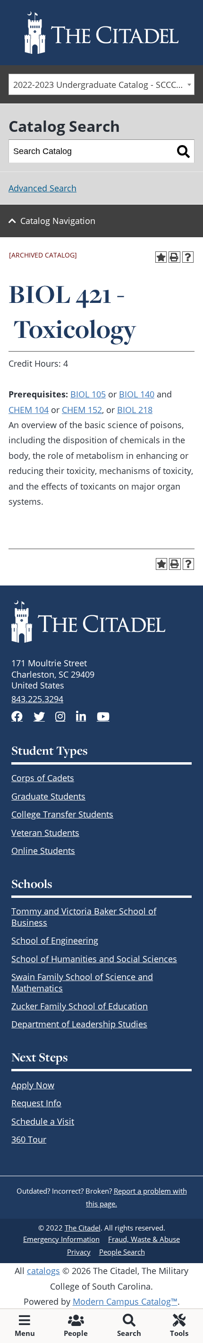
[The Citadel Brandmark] (101, 621)
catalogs (43, 1270)
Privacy (79, 1252)
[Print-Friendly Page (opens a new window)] (174, 257)
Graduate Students (48, 796)
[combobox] (101, 84)
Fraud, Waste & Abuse (144, 1239)
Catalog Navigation (57, 220)
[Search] (183, 151)
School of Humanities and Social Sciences (94, 958)
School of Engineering (54, 940)
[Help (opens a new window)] (188, 257)
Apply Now (32, 1085)
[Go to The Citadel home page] (101, 32)
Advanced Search (42, 188)
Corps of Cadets (42, 777)
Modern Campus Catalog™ (125, 1301)
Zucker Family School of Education (79, 1006)
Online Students (43, 850)
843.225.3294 (37, 699)
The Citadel (83, 1227)
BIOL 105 (88, 394)
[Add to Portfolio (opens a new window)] (161, 257)
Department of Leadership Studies (79, 1024)
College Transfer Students (62, 814)
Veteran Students (45, 832)
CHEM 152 (82, 409)
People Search (122, 1252)
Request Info (36, 1103)
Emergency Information (61, 1239)
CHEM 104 (28, 409)
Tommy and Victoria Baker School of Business (83, 916)
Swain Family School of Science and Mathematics (82, 982)
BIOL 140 (136, 394)
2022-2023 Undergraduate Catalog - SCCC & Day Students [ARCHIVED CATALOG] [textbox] (103, 84)
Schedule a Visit (42, 1121)
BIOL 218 (134, 409)
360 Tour (28, 1139)
